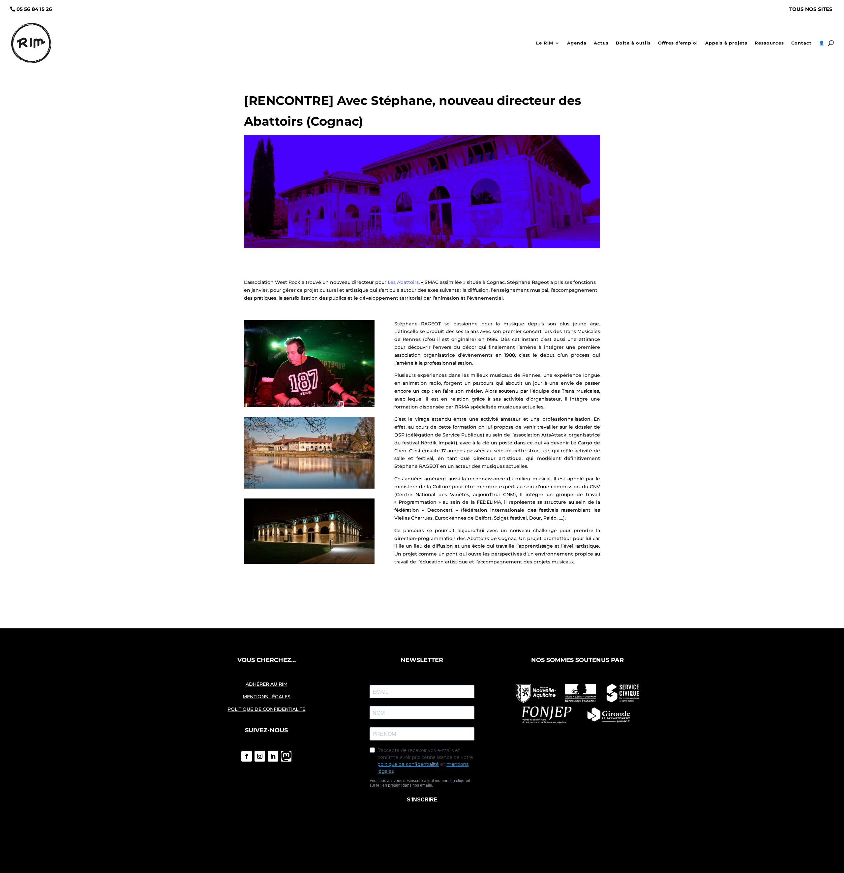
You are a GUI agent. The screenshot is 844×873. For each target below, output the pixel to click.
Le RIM (544, 42)
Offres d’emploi (678, 42)
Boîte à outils (633, 42)
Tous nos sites (810, 9)
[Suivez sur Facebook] (246, 756)
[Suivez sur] (286, 756)
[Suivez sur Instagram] (260, 756)
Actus (601, 42)
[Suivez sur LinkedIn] (273, 756)
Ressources (769, 42)
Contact (801, 42)
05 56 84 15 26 (34, 9)
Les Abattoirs (403, 282)
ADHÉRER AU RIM (266, 684)
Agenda (577, 42)
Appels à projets (726, 42)
